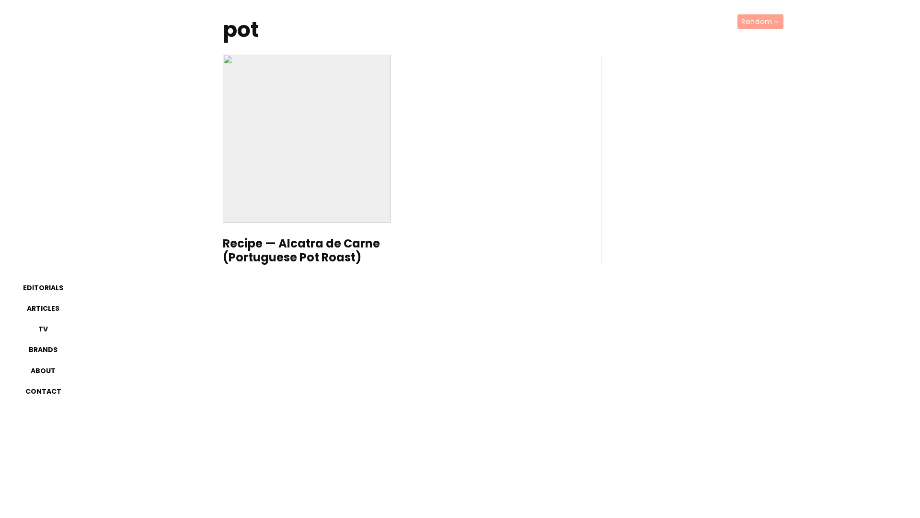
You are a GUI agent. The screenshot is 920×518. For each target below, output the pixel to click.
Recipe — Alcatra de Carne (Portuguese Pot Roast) (301, 251)
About (43, 371)
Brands (43, 349)
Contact (43, 391)
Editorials (43, 288)
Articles (43, 308)
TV (43, 329)
